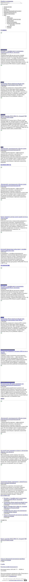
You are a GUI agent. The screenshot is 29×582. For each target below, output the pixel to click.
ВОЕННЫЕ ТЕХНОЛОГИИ (14, 19)
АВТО (8, 16)
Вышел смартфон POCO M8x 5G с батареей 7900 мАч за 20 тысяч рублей (15, 507)
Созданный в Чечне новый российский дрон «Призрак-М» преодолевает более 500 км (12, 84)
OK (25, 580)
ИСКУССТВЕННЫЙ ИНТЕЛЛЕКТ (12, 11)
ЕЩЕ (5, 15)
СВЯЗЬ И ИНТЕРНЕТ (9, 13)
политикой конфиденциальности (16, 580)
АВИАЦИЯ (10, 18)
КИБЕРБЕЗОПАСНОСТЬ (10, 12)
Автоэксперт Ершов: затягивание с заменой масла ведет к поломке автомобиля (14, 482)
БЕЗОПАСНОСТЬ (6, 164)
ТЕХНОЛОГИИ (8, 7)
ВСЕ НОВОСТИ (5, 495)
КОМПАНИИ (10, 20)
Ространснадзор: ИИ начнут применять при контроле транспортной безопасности (12, 384)
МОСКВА (12, 25)
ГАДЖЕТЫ (6, 9)
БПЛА (5, 8)
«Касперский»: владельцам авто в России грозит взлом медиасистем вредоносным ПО (13, 149)
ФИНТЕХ (9, 26)
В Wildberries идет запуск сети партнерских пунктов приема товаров (15, 511)
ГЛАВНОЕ (4, 30)
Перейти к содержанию (7, 1)
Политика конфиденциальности (9, 566)
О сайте (3, 564)
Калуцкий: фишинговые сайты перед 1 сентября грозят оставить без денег (13, 250)
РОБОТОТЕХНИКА (12, 22)
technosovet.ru (12, 576)
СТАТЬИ (9, 27)
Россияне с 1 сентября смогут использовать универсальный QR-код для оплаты (12, 51)
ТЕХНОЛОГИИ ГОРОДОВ (13, 23)
